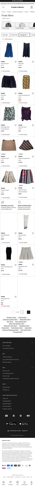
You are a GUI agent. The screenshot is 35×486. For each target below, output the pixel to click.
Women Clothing (18, 12)
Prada (9, 12)
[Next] (22, 312)
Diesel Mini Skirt (25, 320)
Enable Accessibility (17, 1)
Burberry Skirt (11, 317)
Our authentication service (11, 359)
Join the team (7, 406)
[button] (32, 7)
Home (3, 12)
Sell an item (6, 376)
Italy (31, 477)
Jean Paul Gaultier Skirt (16, 324)
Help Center (6, 387)
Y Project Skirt (17, 332)
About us (5, 398)
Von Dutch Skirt (26, 330)
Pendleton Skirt (24, 326)
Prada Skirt (5, 328)
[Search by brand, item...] (3, 7)
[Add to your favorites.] (16, 62)
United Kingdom (10, 477)
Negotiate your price (7, 205)
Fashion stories (7, 409)
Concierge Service (8, 348)
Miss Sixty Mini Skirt (10, 326)
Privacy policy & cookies (17, 435)
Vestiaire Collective (10, 395)
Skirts (26, 12)
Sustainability (7, 401)
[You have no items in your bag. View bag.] (32, 7)
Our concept (6, 346)
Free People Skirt (20, 322)
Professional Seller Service (11, 379)
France (4, 477)
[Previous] (13, 312)
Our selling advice (8, 373)
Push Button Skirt (17, 328)
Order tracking (7, 357)
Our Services (7, 342)
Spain (28, 477)
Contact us (6, 390)
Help (4, 384)
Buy (4, 354)
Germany (24, 477)
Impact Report (7, 404)
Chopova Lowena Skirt (10, 320)
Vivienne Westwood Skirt (10, 330)
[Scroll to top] (28, 312)
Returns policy (7, 362)
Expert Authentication (24, 205)
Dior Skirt (10, 322)
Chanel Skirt (22, 317)
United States (18, 477)
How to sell (6, 371)
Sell (4, 367)
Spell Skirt (28, 328)
